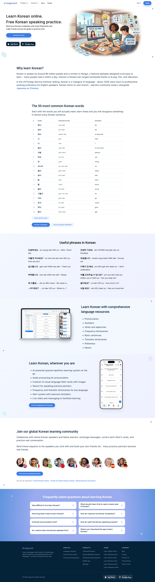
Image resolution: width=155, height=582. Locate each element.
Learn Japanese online (111, 567)
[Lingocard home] (10, 3)
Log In (147, 3)
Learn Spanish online (110, 554)
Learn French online (110, 558)
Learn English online (110, 551)
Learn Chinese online (111, 564)
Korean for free (18, 35)
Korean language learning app (42, 405)
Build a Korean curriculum (86, 481)
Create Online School (70, 554)
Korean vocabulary (40, 225)
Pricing (49, 3)
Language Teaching (69, 551)
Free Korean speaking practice (29, 474)
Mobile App (86, 561)
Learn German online (110, 561)
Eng (138, 3)
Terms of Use (126, 564)
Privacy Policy (126, 561)
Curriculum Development (71, 558)
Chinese (34, 88)
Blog (43, 3)
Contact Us (125, 558)
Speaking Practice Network (91, 558)
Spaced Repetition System (91, 554)
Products (23, 3)
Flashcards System (89, 551)
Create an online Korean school (62, 481)
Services (34, 3)
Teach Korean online (41, 481)
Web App (85, 564)
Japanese (22, 88)
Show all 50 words (40, 218)
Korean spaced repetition (63, 225)
